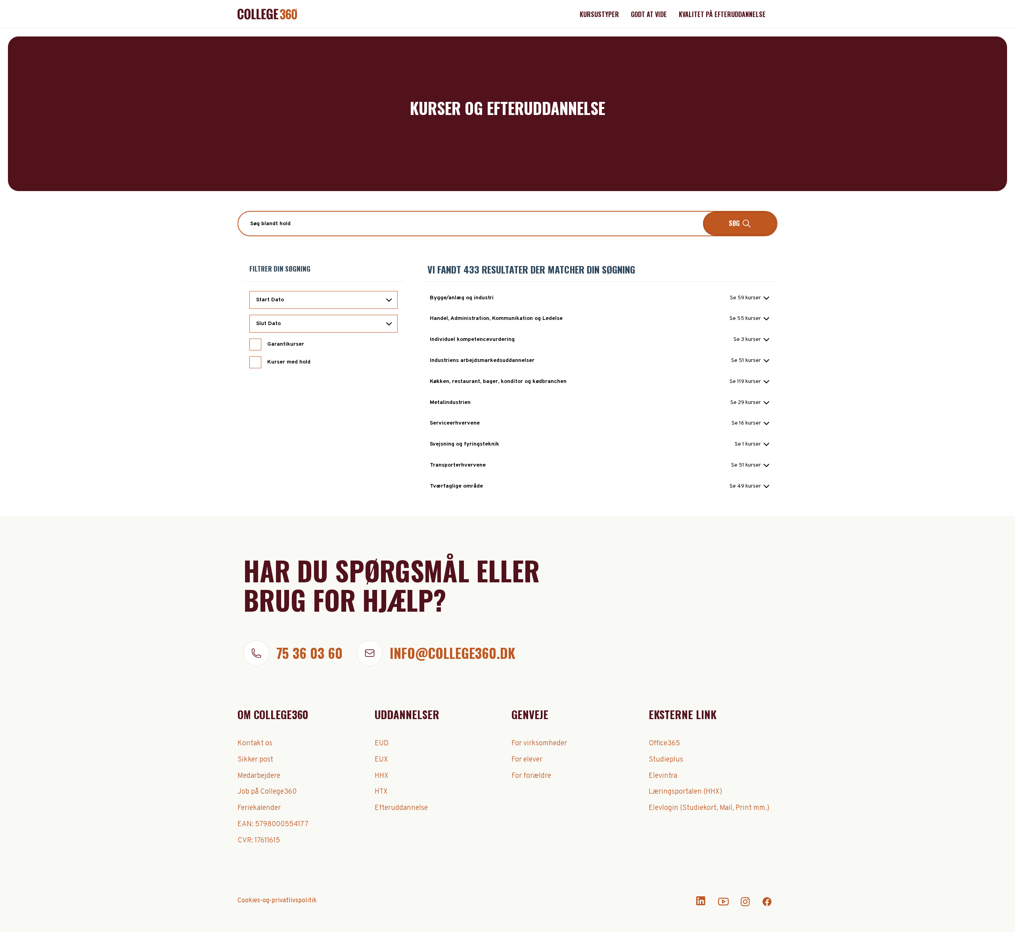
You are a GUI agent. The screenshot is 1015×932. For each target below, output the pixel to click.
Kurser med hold (288, 362)
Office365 (664, 743)
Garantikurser (285, 344)
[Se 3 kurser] (751, 340)
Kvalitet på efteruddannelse (722, 14)
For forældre (531, 776)
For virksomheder (539, 743)
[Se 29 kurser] (749, 403)
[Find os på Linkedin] (701, 905)
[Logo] (267, 14)
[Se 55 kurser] (749, 319)
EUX (381, 759)
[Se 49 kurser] (749, 486)
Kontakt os (254, 743)
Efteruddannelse (401, 808)
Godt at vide (649, 14)
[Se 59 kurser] (749, 298)
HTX (381, 791)
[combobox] (507, 223)
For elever (526, 759)
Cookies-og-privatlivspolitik (277, 901)
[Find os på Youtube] (723, 905)
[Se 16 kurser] (750, 423)
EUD (382, 743)
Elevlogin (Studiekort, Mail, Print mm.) (709, 808)
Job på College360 (267, 791)
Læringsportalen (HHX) (685, 791)
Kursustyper (599, 14)
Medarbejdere (258, 776)
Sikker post (255, 759)
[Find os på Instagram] (745, 905)
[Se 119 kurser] (749, 382)
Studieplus (666, 759)
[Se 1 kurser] (752, 444)
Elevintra (663, 776)
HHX (382, 776)
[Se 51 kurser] (750, 361)
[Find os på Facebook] (767, 905)
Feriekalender (259, 808)
